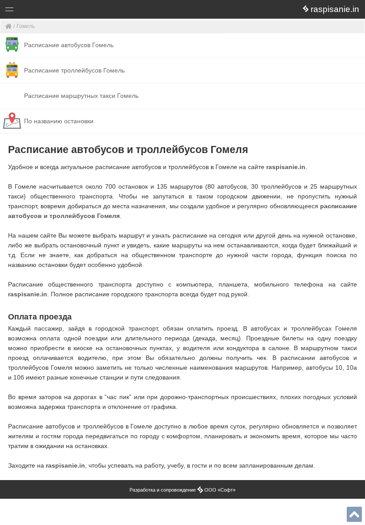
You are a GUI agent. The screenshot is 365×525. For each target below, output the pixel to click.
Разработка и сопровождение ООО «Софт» (182, 490)
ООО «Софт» (42, 11)
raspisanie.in (285, 166)
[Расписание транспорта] (8, 27)
